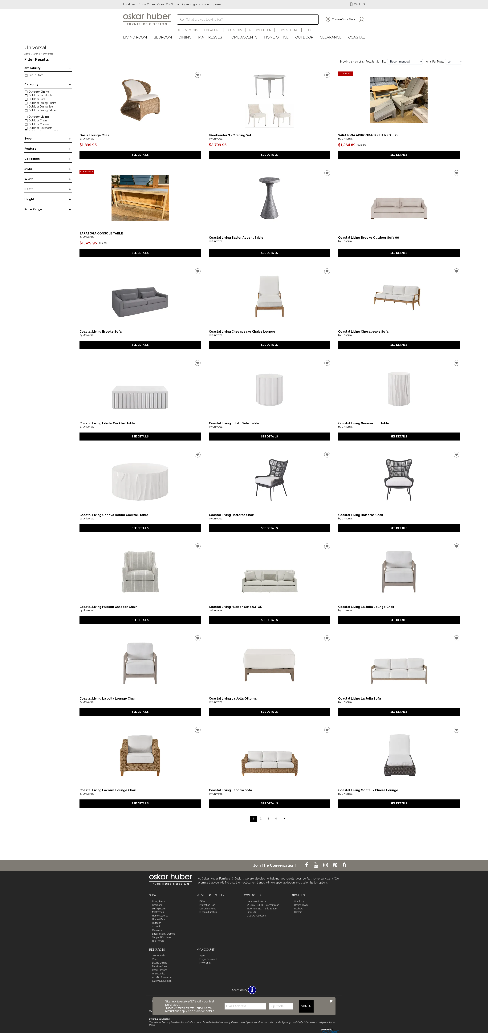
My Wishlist (205, 962)
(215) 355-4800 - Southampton (263, 905)
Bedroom (163, 37)
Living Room (135, 37)
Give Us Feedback (256, 915)
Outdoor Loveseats (40, 127)
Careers (298, 912)
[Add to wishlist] (198, 75)
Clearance (331, 37)
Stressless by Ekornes (163, 933)
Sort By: (381, 61)
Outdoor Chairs (37, 120)
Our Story (234, 30)
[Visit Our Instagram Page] (326, 865)
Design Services (207, 908)
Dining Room (158, 908)
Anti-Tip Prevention (162, 977)
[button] (340, 19)
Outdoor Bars (36, 99)
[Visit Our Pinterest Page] (335, 865)
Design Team (301, 905)
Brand (37, 53)
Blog (308, 30)
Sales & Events (187, 30)
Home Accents (243, 37)
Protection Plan (207, 905)
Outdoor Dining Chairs (42, 102)
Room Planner (159, 970)
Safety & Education (162, 981)
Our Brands (158, 941)
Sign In (202, 955)
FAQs (202, 901)
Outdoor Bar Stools (40, 95)
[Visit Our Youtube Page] (316, 865)
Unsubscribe (158, 973)
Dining (185, 37)
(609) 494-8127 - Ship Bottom (262, 908)
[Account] (361, 19)
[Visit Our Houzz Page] (345, 865)
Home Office (276, 37)
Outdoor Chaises (38, 124)
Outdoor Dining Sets (41, 106)
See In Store (35, 75)
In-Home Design (260, 30)
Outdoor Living (38, 116)
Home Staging (288, 30)
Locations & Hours (256, 901)
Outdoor (304, 37)
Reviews (298, 908)
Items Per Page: (434, 61)
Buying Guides (159, 962)
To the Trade (158, 955)
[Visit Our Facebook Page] (306, 865)
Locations (212, 30)
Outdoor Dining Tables (42, 110)
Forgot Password (208, 959)
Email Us (251, 912)
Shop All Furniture (161, 937)
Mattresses (210, 37)
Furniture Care (159, 966)
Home (27, 53)
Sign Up (306, 1006)
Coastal (356, 37)
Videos (155, 959)
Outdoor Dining (38, 91)
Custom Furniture (208, 912)
